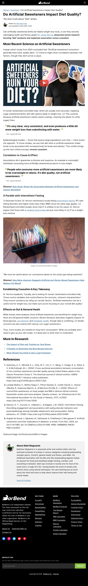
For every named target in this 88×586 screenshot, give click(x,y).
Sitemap (56, 574)
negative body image (36, 210)
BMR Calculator (59, 520)
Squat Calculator (60, 534)
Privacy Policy (77, 522)
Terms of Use (76, 525)
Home (6, 10)
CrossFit (38, 500)
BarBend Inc (47, 574)
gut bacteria (22, 321)
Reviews (38, 518)
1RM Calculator (59, 516)
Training (38, 525)
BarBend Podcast (60, 507)
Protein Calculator (60, 530)
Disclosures (75, 515)
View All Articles (24, 480)
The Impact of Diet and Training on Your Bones (28, 344)
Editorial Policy (77, 518)
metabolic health (41, 321)
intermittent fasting (66, 200)
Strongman (39, 504)
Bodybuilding (40, 507)
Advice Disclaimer (78, 504)
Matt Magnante (21, 23)
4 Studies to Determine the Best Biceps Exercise (29, 349)
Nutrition (15, 10)
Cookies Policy (77, 507)
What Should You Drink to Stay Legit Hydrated (28, 353)
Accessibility (76, 500)
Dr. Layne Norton (46, 35)
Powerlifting (40, 511)
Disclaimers (75, 511)
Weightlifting (40, 515)
